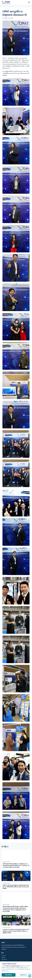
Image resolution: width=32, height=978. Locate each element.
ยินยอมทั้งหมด (8, 975)
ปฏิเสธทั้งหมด (23, 975)
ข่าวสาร (3, 955)
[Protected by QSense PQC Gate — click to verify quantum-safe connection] (29, 975)
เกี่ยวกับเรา (4, 959)
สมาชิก (3, 957)
